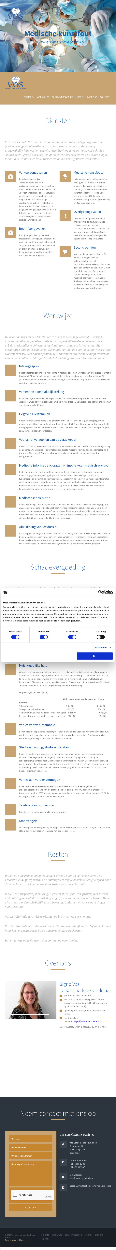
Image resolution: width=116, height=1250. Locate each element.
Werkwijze (43, 97)
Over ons (92, 97)
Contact (105, 97)
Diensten (29, 97)
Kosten (80, 97)
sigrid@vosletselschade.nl (87, 1021)
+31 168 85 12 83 (77, 1163)
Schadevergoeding (62, 97)
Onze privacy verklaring (15, 1240)
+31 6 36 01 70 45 (77, 1167)
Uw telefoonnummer (21, 1155)
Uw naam (15, 1138)
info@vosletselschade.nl (81, 1178)
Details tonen (100, 647)
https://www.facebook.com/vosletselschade (90, 1185)
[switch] (44, 637)
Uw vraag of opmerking (22, 1164)
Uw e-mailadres (18, 1147)
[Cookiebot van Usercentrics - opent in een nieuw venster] (100, 592)
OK (94, 656)
